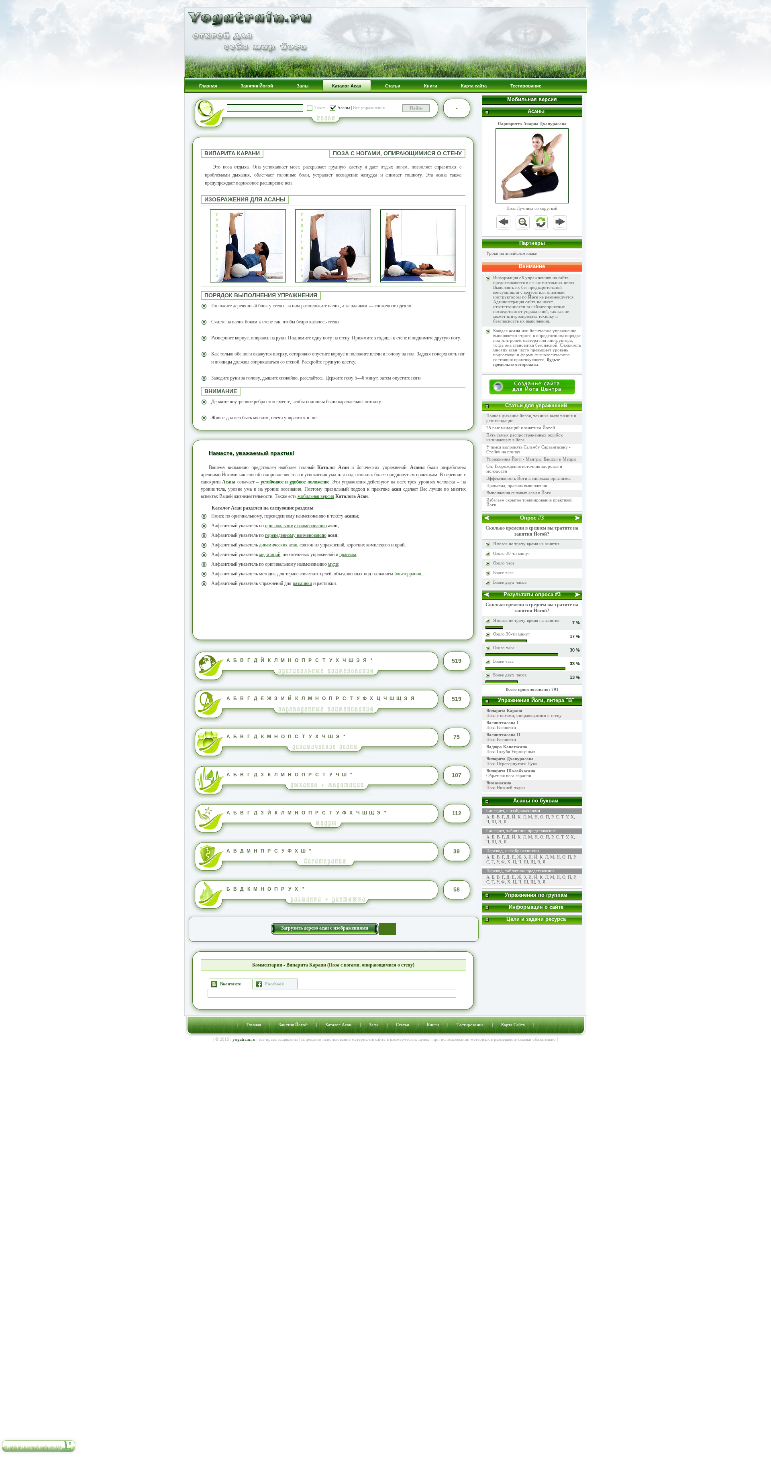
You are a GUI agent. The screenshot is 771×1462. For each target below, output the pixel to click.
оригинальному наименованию (296, 525)
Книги (433, 1024)
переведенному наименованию (295, 535)
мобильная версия (316, 496)
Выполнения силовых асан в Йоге (518, 492)
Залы (373, 1024)
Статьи (402, 1024)
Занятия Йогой (293, 1024)
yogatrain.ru (244, 1039)
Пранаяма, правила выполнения (516, 485)
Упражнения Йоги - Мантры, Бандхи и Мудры (531, 459)
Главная (254, 1024)
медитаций (269, 554)
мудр (333, 564)
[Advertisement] (333, 612)
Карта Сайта (513, 1024)
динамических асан (278, 545)
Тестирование (470, 1024)
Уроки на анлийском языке (511, 253)
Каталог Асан (338, 1024)
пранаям (347, 554)
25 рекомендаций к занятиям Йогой (520, 427)
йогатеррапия (407, 574)
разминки (302, 583)
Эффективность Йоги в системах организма (528, 478)
